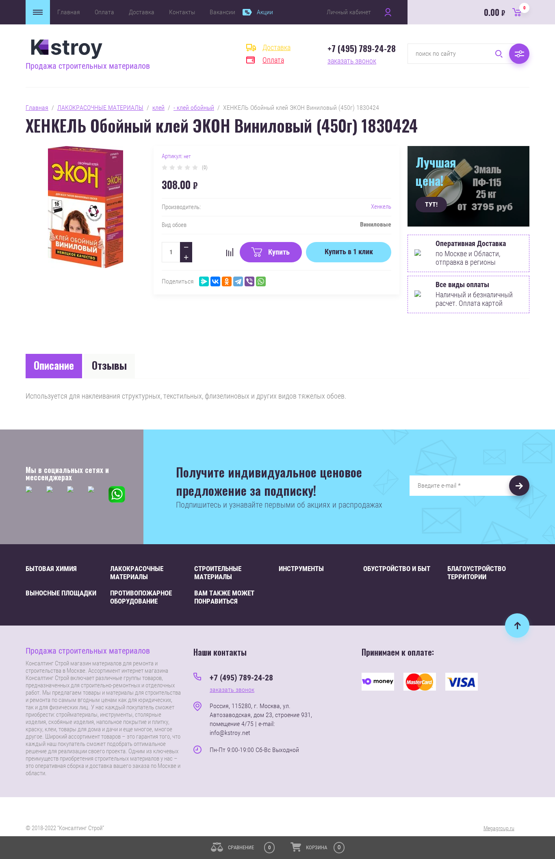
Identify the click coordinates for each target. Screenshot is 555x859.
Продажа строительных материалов (88, 66)
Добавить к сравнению (229, 252)
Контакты (182, 12)
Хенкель (381, 206)
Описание (54, 365)
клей (158, 107)
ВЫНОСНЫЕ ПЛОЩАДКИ (61, 593)
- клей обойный (193, 107)
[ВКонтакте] (215, 281)
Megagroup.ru (498, 828)
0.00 (505, 11)
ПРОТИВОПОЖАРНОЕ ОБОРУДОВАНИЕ (141, 597)
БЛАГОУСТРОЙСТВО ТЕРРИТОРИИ (476, 573)
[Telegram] (238, 281)
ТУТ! (431, 204)
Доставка (141, 12)
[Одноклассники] (227, 281)
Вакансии (222, 12)
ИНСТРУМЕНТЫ (301, 569)
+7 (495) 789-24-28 (361, 48)
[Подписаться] (519, 485)
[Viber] (249, 281)
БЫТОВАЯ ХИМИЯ (51, 569)
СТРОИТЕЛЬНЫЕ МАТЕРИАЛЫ (217, 573)
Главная (68, 12)
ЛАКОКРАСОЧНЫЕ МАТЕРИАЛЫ (100, 107)
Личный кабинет (349, 12)
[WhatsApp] (261, 281)
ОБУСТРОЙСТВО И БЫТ (396, 569)
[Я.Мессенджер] (204, 281)
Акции (265, 12)
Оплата (104, 12)
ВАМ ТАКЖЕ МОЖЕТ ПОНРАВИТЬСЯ (224, 597)
